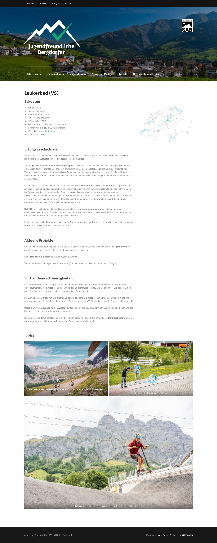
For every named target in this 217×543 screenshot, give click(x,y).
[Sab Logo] (187, 25)
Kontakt (30, 3)
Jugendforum (78, 74)
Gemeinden (54, 74)
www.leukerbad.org (47, 131)
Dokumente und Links (146, 74)
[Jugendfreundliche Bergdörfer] (52, 37)
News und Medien (102, 74)
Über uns (32, 74)
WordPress (163, 535)
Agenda (122, 74)
